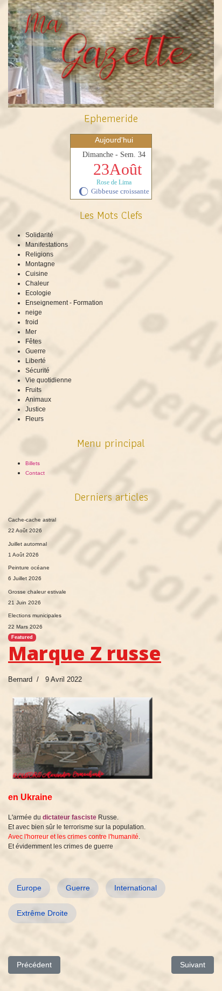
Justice (35, 409)
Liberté (35, 361)
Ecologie (38, 293)
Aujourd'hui (114, 140)
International (135, 887)
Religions (39, 254)
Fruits (33, 390)
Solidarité (39, 235)
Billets (32, 463)
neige (33, 312)
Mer (31, 332)
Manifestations (46, 244)
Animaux (38, 399)
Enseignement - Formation (64, 302)
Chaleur (37, 283)
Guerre (35, 351)
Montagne (40, 264)
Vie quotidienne (48, 380)
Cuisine (36, 273)
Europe (29, 887)
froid (31, 322)
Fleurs (34, 419)
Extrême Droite (42, 913)
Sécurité (37, 370)
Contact (35, 473)
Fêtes (33, 341)
